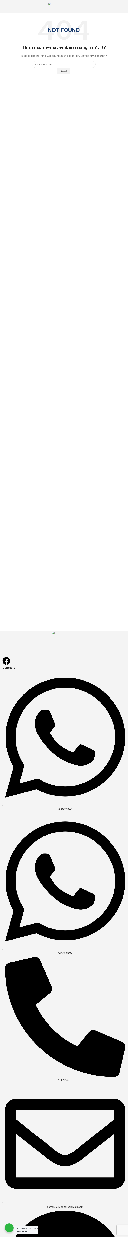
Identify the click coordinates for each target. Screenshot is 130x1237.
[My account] (124, 6)
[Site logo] (64, 6)
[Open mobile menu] (3, 6)
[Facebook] (6, 661)
